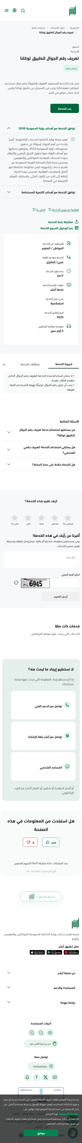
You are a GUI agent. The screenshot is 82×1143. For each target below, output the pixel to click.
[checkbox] (50, 842)
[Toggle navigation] (6, 10)
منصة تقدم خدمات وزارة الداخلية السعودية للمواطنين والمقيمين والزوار (41, 936)
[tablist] (41, 364)
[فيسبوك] (36, 1077)
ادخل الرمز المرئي (70, 574)
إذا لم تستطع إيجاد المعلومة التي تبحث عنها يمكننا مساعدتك (44, 681)
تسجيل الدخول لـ (45, 896)
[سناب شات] (27, 1077)
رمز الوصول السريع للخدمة (56, 228)
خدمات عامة (38, 27)
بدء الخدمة (64, 108)
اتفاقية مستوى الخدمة (65, 209)
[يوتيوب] (54, 1077)
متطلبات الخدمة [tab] (30, 364)
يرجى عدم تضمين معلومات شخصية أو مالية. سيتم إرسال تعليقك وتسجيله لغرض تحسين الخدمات (43, 543)
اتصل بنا (40, 209)
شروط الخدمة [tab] (63, 363)
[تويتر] (45, 1077)
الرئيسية (74, 27)
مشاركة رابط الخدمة (60, 221)
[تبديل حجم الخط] (41, 1032)
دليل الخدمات (57, 27)
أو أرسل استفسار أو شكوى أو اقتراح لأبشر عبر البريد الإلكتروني (44, 790)
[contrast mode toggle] (50, 1032)
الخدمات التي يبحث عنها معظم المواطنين (55, 633)
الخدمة (75, 51)
